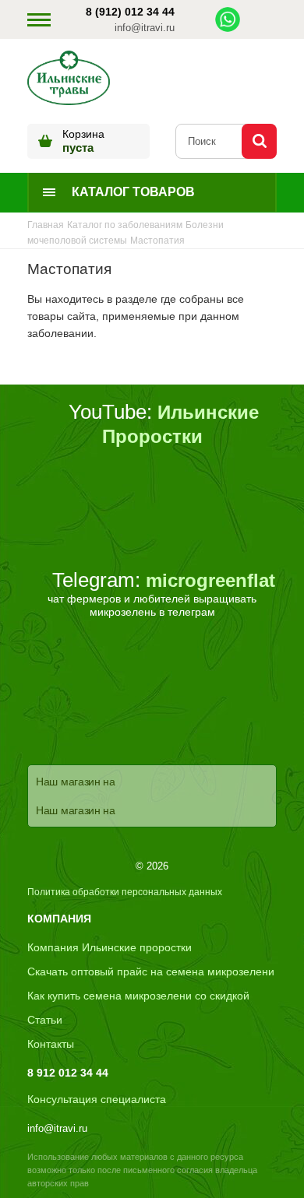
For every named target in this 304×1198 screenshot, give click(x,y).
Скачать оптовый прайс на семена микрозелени (150, 971)
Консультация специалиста (96, 1099)
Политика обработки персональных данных (124, 892)
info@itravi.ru (145, 27)
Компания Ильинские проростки (109, 947)
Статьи (44, 1020)
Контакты (50, 1044)
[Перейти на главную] (68, 79)
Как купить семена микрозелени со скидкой (138, 995)
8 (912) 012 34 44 (130, 11)
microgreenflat (210, 580)
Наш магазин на (75, 781)
